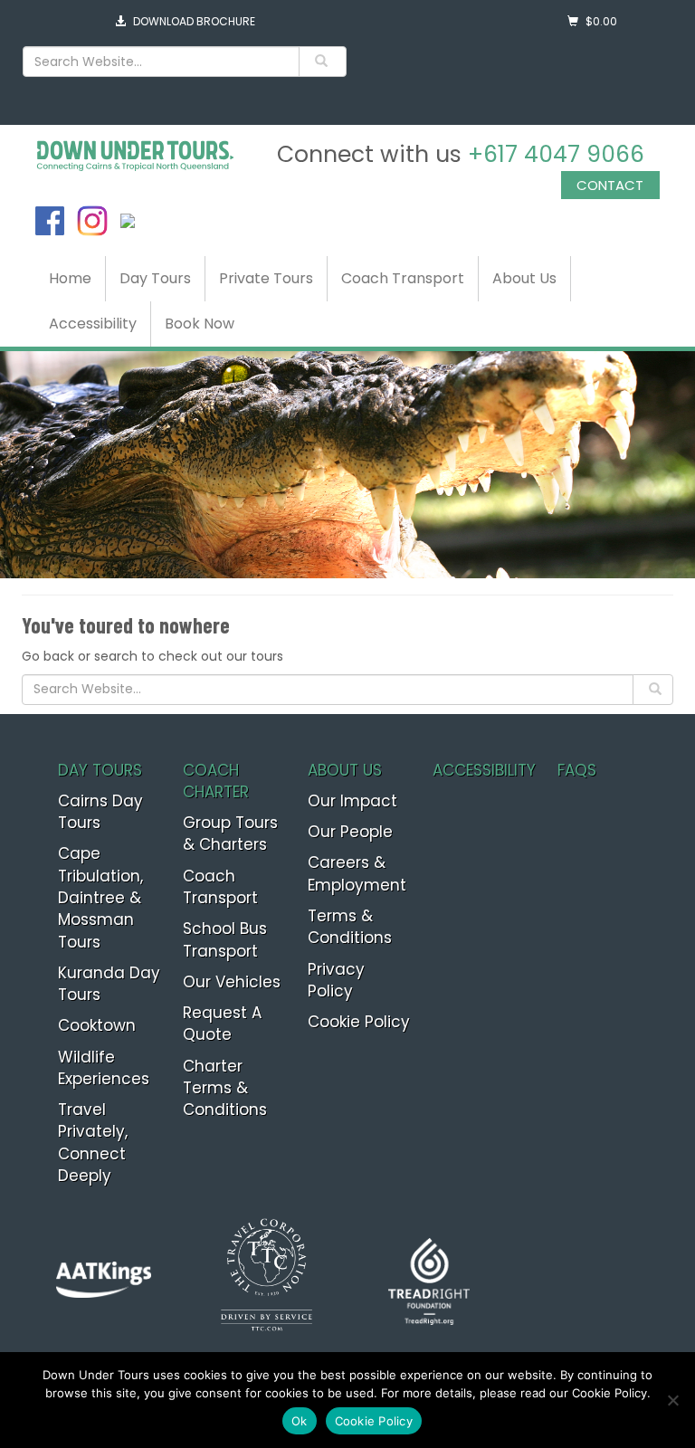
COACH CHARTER (216, 781)
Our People (350, 832)
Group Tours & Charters (230, 833)
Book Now (199, 323)
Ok (299, 1421)
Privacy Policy (336, 980)
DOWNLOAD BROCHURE (194, 21)
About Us (524, 278)
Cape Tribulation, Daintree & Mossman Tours (100, 897)
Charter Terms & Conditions (225, 1088)
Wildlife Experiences (103, 1068)
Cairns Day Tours (100, 812)
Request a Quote (222, 1023)
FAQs (576, 770)
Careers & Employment (357, 873)
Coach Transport (402, 278)
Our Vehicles (232, 982)
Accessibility (93, 323)
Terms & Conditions (350, 926)
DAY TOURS (100, 770)
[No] (672, 1400)
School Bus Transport (225, 939)
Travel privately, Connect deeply (93, 1142)
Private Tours (266, 278)
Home (70, 278)
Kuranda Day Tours (109, 983)
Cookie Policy (359, 1022)
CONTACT (609, 185)
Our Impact (352, 801)
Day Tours (155, 278)
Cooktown (97, 1025)
